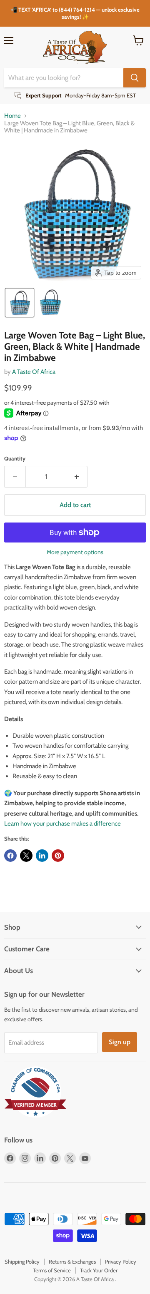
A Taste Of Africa (33, 372)
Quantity (14, 458)
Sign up (119, 1042)
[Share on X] (26, 855)
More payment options (75, 552)
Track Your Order (99, 1270)
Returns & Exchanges (72, 1261)
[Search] (134, 77)
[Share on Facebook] (10, 855)
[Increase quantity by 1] (77, 477)
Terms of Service (52, 1270)
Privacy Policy (120, 1261)
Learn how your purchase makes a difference (62, 823)
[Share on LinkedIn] (42, 855)
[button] (19, 303)
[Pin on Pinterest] (58, 855)
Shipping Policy (22, 1261)
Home (12, 115)
